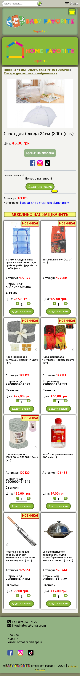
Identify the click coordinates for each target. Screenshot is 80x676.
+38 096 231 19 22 (25, 622)
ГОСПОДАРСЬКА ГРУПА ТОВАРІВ (44, 70)
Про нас (13, 635)
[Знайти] (39, 3)
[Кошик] (72, 13)
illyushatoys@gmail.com (29, 625)
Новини (12, 638)
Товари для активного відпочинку (30, 73)
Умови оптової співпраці (24, 642)
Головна (10, 70)
